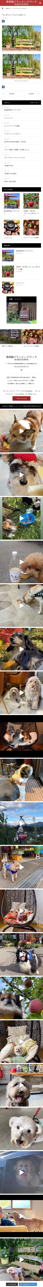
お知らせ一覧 (34, 102)
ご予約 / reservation (21, 398)
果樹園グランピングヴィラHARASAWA (21, 3)
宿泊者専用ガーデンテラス (24, 251)
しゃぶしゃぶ (20, 283)
